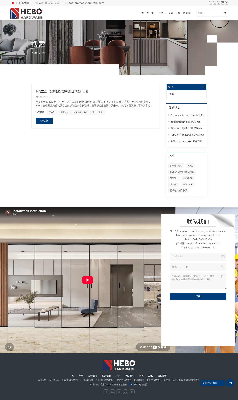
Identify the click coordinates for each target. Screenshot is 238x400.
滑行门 (174, 184)
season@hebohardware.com (86, 3)
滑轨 (190, 166)
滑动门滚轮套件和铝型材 (158, 380)
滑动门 (174, 178)
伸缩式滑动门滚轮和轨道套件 (186, 380)
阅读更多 (44, 121)
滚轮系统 (188, 178)
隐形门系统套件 (124, 380)
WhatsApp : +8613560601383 (198, 248)
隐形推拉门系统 (178, 190)
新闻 (170, 13)
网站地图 (129, 376)
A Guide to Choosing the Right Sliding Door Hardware (187, 115)
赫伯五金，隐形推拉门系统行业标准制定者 (187, 128)
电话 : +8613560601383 (198, 239)
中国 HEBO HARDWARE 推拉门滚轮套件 (187, 141)
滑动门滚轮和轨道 (70, 380)
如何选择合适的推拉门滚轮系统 (185, 122)
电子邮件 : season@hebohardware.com (198, 243)
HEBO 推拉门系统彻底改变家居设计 (187, 135)
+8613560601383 (49, 3)
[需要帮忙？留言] (230, 383)
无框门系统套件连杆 (105, 380)
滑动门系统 (97, 113)
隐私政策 (162, 376)
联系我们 (24, 3)
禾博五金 (188, 184)
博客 (171, 94)
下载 (178, 13)
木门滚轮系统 (87, 380)
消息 (118, 376)
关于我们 (151, 13)
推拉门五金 (54, 380)
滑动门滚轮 (176, 166)
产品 (161, 13)
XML (150, 376)
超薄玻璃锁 (139, 380)
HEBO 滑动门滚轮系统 (182, 172)
